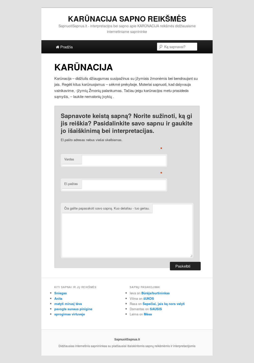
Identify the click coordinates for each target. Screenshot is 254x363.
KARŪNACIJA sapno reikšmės (127, 18)
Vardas (69, 159)
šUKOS (148, 298)
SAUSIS (156, 308)
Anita (58, 298)
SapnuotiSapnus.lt (127, 339)
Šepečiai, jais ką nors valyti (164, 303)
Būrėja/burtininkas (155, 293)
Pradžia (66, 46)
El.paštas (71, 183)
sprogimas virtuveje (69, 314)
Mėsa (148, 314)
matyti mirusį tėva (68, 303)
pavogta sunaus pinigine (73, 308)
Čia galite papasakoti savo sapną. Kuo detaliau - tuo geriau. (107, 208)
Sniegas (60, 293)
